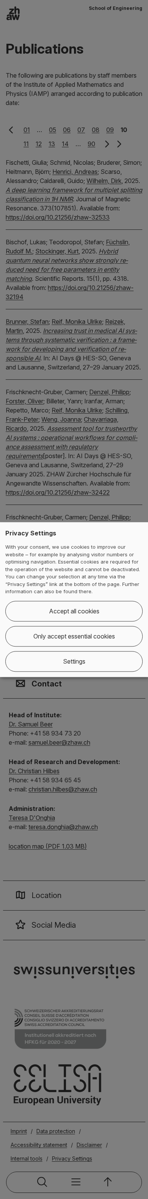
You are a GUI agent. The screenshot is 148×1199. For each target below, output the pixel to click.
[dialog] (74, 599)
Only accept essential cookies (74, 636)
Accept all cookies (74, 611)
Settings (74, 661)
